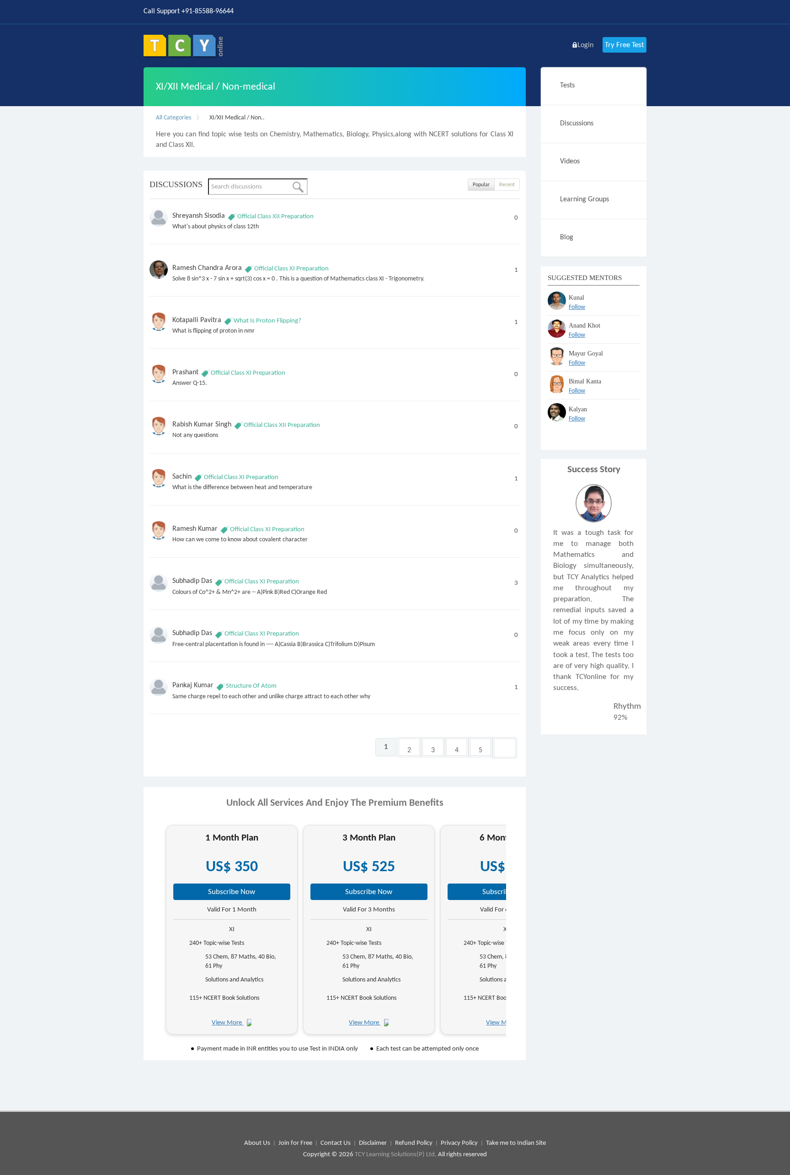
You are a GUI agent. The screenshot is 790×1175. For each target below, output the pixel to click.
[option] (232, 930)
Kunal (576, 297)
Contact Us (335, 1142)
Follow (577, 307)
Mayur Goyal (586, 353)
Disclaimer (373, 1142)
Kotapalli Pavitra (196, 319)
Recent (507, 184)
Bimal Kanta (585, 381)
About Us (257, 1142)
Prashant (185, 371)
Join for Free (295, 1142)
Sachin (182, 476)
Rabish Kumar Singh (201, 424)
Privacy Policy (459, 1142)
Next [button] (514, 933)
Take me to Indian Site (516, 1142)
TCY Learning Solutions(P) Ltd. (396, 1154)
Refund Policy (413, 1142)
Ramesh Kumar (195, 528)
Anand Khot (584, 325)
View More (227, 1022)
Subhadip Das (192, 580)
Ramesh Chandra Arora (207, 267)
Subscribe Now (231, 891)
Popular (481, 184)
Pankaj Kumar (193, 684)
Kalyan (578, 409)
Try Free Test (624, 44)
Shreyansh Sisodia (198, 215)
